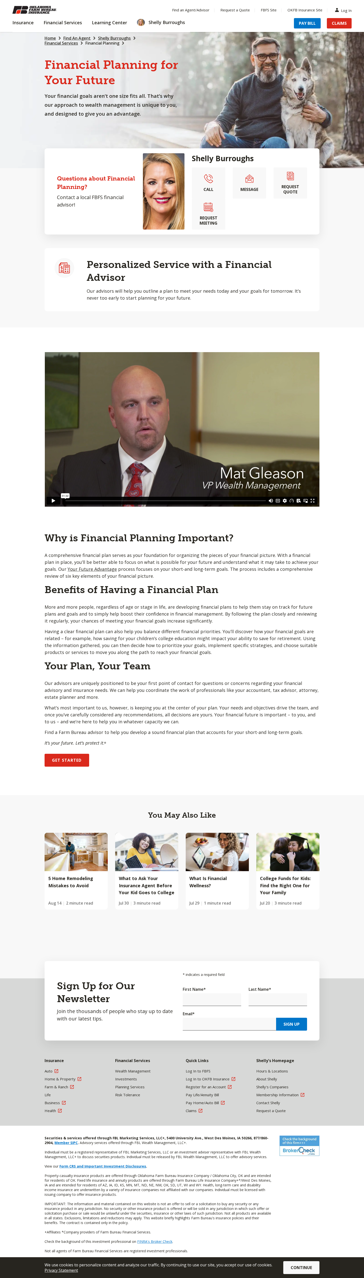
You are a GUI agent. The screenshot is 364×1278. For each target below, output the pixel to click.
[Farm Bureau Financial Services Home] (44, 10)
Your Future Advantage (92, 569)
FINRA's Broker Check (154, 1241)
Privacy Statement (61, 1270)
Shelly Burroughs (114, 38)
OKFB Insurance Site (304, 10)
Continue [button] (301, 1267)
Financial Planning (102, 43)
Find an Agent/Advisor (190, 10)
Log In (346, 10)
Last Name (260, 989)
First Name (194, 989)
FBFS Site (269, 10)
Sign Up (292, 1024)
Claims (339, 23)
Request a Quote (235, 10)
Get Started (67, 760)
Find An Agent (77, 38)
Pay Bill (307, 23)
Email (189, 1014)
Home (50, 38)
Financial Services (61, 43)
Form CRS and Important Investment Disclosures (102, 1166)
